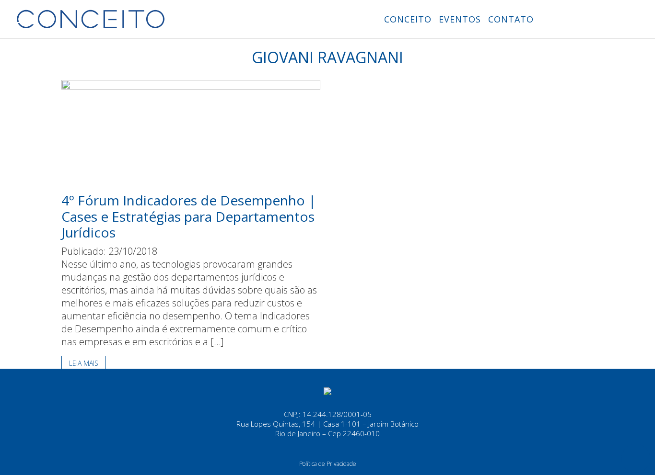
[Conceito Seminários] (327, 390)
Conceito (408, 19)
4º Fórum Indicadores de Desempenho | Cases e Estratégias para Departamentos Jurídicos (188, 216)
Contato (511, 19)
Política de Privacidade (327, 464)
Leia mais (83, 363)
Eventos (460, 19)
